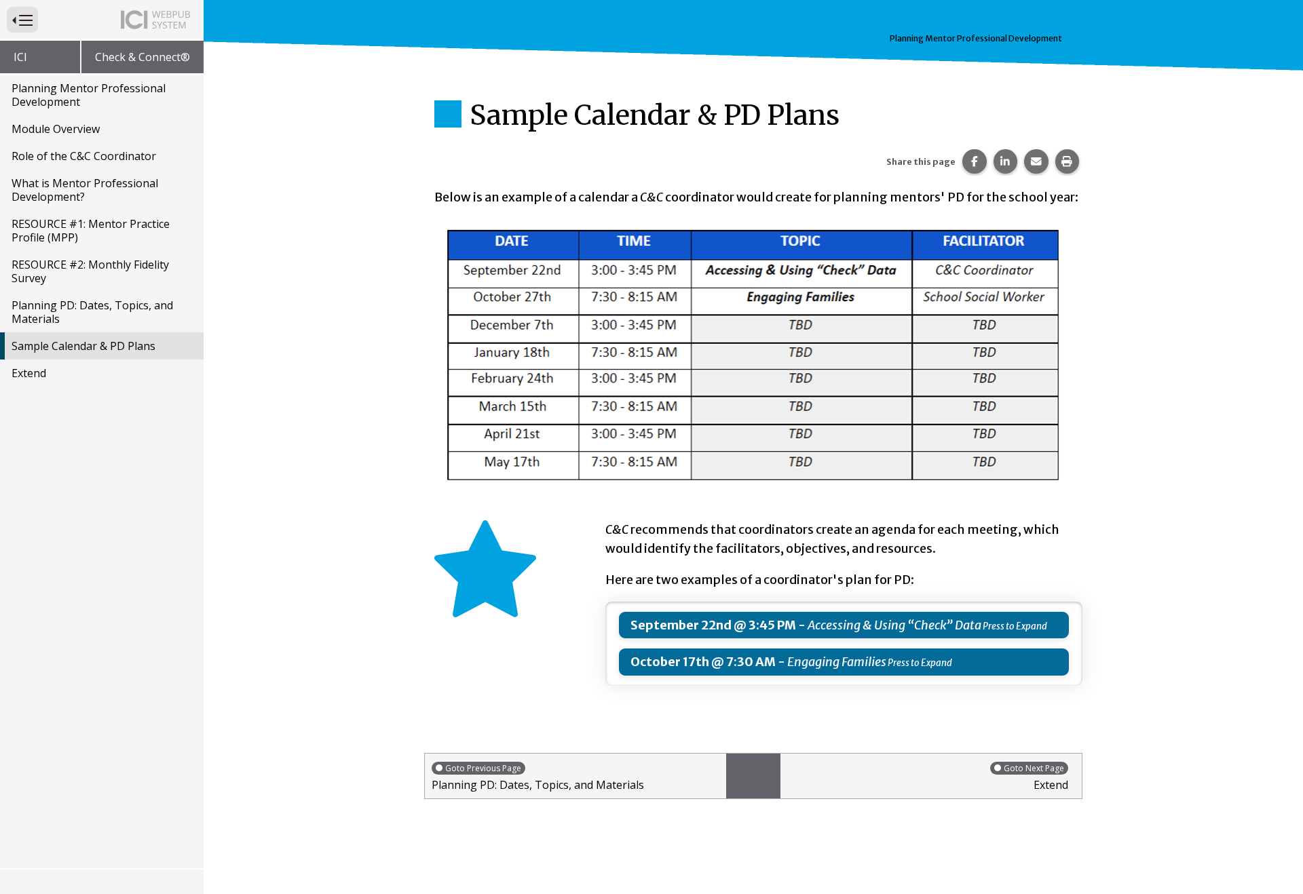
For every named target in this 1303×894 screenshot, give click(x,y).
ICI (20, 57)
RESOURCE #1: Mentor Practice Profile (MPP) (91, 230)
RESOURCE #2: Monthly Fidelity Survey (90, 271)
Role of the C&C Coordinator (84, 156)
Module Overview (56, 128)
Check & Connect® (142, 57)
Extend (29, 373)
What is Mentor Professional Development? (85, 190)
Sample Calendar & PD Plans (83, 345)
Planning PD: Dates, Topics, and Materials (92, 312)
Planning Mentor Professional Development (89, 95)
